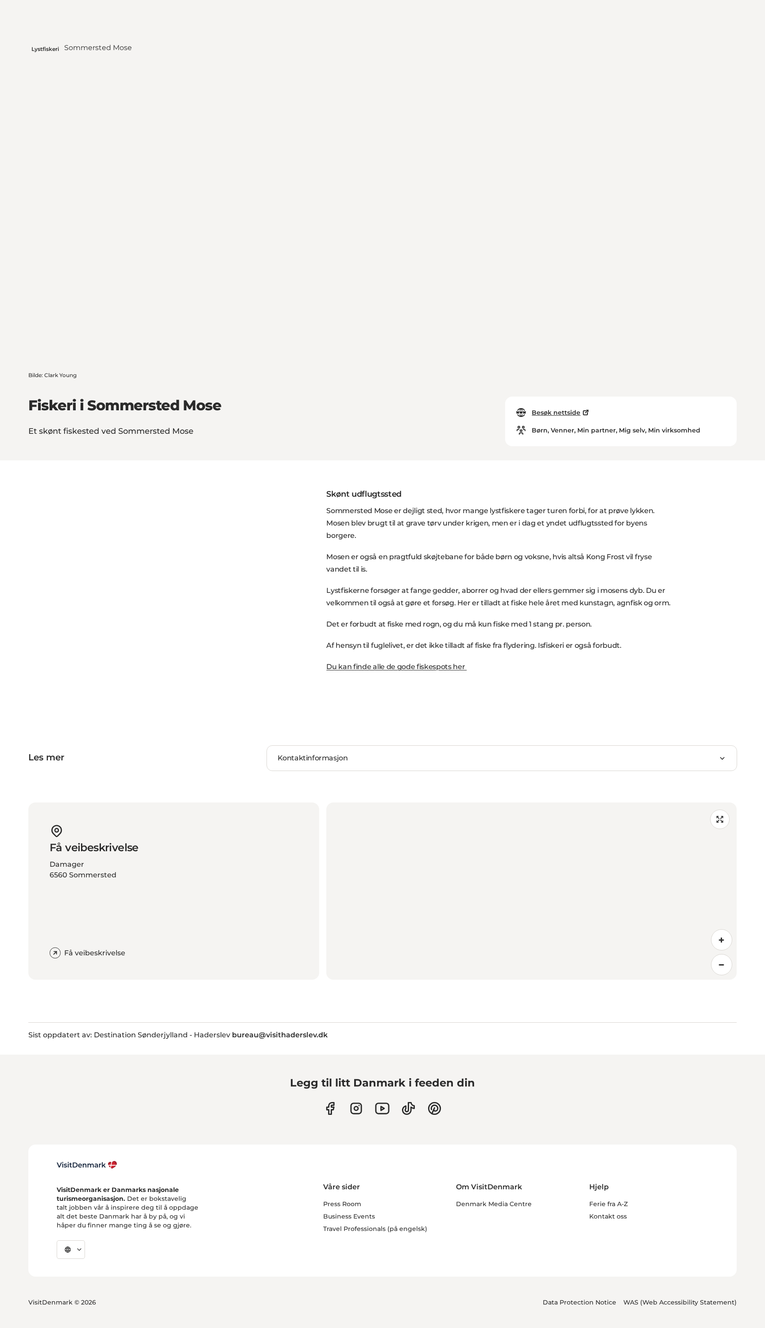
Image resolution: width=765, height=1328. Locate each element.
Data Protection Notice (579, 1302)
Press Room (342, 1204)
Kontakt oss (608, 1216)
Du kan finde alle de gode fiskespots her (396, 666)
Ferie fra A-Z (608, 1204)
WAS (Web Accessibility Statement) (680, 1302)
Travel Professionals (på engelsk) (375, 1229)
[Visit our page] (356, 1108)
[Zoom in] (721, 939)
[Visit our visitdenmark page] (382, 1108)
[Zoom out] (721, 964)
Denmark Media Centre (494, 1204)
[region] (531, 891)
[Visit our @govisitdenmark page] (408, 1108)
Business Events (349, 1216)
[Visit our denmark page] (330, 1108)
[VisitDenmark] (87, 1165)
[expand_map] (720, 819)
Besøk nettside (556, 413)
